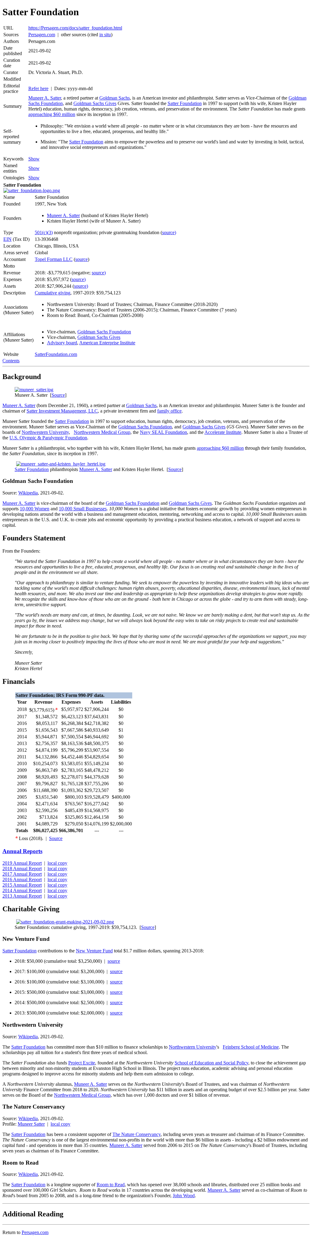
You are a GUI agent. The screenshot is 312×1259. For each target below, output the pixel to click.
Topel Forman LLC (54, 259)
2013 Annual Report (22, 896)
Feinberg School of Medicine (251, 1047)
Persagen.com (41, 34)
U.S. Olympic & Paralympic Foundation (48, 437)
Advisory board (62, 342)
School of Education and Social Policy (211, 1062)
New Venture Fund (94, 950)
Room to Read (111, 1184)
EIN (7, 239)
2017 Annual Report (22, 874)
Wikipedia (28, 492)
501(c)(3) (44, 232)
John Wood (184, 1195)
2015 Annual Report (22, 885)
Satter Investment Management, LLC (62, 410)
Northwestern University (45, 432)
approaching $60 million (51, 114)
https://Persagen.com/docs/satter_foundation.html (75, 27)
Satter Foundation (185, 103)
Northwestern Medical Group (102, 432)
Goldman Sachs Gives (94, 103)
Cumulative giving (52, 292)
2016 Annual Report (22, 879)
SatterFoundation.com (56, 354)
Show (34, 158)
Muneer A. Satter (44, 97)
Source (58, 395)
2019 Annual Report (22, 863)
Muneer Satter (31, 1124)
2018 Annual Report (22, 868)
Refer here (38, 88)
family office (169, 410)
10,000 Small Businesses (83, 508)
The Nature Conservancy (136, 1134)
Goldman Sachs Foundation (104, 331)
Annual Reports (22, 851)
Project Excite (81, 1062)
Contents (11, 360)
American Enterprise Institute (107, 342)
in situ (105, 34)
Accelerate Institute (222, 432)
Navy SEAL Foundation (163, 432)
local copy (57, 863)
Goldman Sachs (114, 97)
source (81, 259)
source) (169, 232)
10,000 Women (34, 508)
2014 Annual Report (22, 890)
